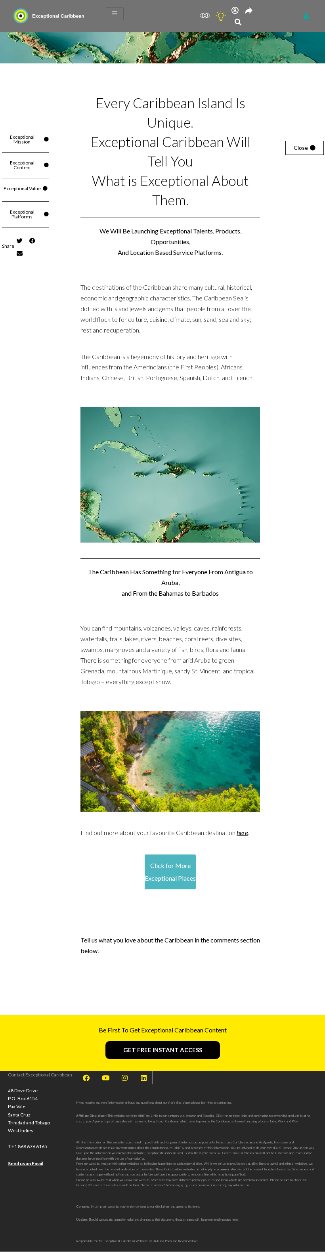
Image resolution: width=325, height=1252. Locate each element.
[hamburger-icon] (115, 13)
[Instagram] (124, 1077)
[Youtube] (105, 1077)
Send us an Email (25, 1163)
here (242, 832)
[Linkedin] (144, 1077)
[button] (238, 22)
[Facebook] (86, 1077)
